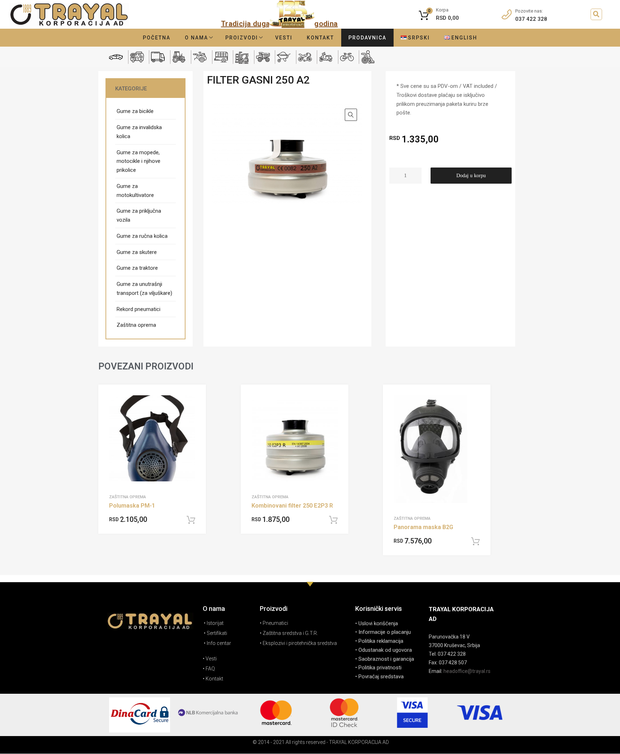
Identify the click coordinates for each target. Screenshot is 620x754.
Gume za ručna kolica (142, 236)
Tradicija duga (245, 23)
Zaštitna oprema (136, 325)
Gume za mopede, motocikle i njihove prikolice (138, 161)
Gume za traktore (137, 268)
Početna (156, 38)
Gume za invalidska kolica (139, 132)
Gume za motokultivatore (135, 190)
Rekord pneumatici (138, 309)
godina (326, 23)
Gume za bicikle (135, 111)
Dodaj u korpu (471, 175)
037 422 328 (531, 19)
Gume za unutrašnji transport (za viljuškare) (144, 288)
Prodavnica (367, 38)
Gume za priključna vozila (139, 215)
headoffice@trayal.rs (466, 671)
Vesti (283, 38)
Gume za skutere (137, 252)
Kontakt (320, 38)
